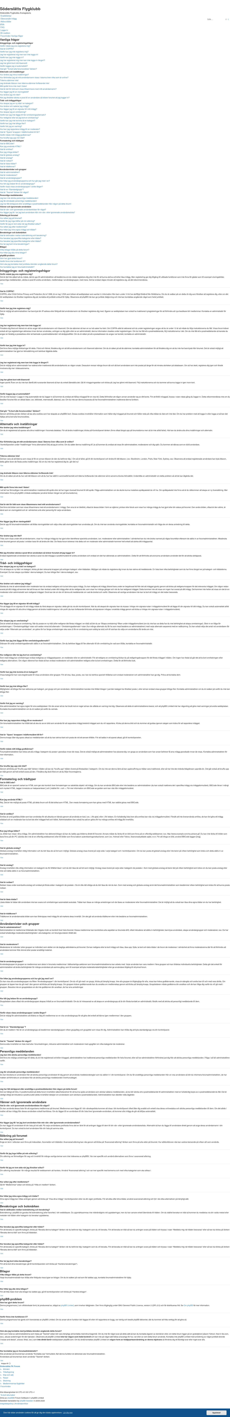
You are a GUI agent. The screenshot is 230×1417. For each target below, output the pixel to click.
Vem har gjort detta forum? (11, 258)
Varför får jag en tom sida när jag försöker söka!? (20, 223)
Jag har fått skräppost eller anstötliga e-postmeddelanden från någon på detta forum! (35, 203)
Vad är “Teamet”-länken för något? (14, 192)
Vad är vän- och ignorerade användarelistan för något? (23, 209)
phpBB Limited (67, 1305)
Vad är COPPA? (7, 48)
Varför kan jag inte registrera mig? (14, 51)
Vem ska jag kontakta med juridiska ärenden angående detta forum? (29, 264)
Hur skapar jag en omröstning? (13, 112)
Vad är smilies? (6, 149)
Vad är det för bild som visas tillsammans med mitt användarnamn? (28, 89)
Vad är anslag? (6, 157)
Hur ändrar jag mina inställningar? (14, 74)
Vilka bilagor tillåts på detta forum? (14, 249)
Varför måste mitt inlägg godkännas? (15, 134)
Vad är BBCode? (7, 143)
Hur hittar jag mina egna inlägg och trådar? (18, 229)
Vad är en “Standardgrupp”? (12, 189)
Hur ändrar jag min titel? (10, 94)
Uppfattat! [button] (216, 1413)
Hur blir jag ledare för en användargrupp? (17, 183)
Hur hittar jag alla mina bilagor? (13, 252)
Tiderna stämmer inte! (9, 80)
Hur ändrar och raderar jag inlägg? (14, 106)
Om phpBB (188, 1305)
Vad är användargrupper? (11, 178)
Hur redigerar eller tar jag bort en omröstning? (19, 117)
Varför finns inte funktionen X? (12, 261)
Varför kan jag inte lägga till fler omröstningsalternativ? (23, 114)
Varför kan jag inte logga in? (12, 57)
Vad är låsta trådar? (8, 163)
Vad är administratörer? (10, 172)
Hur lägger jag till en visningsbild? (14, 91)
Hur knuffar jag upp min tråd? (12, 137)
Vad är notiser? (6, 160)
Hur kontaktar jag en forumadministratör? (17, 267)
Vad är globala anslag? (10, 155)
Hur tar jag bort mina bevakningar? (14, 244)
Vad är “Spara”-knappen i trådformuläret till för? (20, 132)
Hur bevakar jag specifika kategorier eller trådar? (20, 238)
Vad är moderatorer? (8, 175)
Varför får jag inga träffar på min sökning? (17, 221)
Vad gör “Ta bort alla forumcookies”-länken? (18, 68)
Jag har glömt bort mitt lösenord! (13, 63)
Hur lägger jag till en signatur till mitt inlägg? (18, 109)
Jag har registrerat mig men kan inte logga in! (19, 54)
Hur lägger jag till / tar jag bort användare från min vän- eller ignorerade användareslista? (37, 212)
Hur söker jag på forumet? (11, 218)
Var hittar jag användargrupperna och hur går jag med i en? (25, 180)
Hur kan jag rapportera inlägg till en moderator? (20, 129)
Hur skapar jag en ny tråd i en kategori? (16, 103)
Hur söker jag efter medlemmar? (13, 226)
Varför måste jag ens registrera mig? (15, 45)
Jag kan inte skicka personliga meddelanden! (19, 198)
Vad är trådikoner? (8, 166)
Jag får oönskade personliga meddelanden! (18, 201)
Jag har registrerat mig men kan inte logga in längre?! (22, 60)
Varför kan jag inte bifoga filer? (13, 123)
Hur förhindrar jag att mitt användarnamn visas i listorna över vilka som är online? (34, 77)
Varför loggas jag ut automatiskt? (14, 66)
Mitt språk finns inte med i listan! (13, 86)
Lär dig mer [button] (68, 1413)
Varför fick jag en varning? (11, 126)
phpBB (10, 1397)
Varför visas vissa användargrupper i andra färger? (21, 186)
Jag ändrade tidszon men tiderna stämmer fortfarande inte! (24, 83)
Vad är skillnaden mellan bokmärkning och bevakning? (23, 235)
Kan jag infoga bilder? (9, 152)
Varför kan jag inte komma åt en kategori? (17, 120)
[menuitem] (8, 18)
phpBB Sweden (26, 1400)
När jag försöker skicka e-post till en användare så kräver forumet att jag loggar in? (34, 97)
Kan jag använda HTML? (10, 146)
